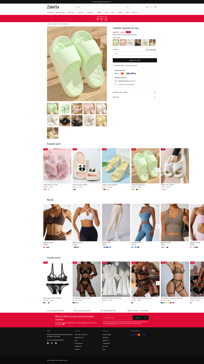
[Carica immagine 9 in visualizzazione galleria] (89, 120)
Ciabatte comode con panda (80, 184)
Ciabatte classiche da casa (138, 184)
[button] (61, 12)
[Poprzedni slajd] (84, 18)
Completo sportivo (136, 242)
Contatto (77, 349)
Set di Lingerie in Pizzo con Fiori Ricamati (171, 298)
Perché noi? (106, 340)
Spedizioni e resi (79, 337)
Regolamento (78, 346)
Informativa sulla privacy (81, 334)
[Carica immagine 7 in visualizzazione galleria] (64, 120)
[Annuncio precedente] (47, 2)
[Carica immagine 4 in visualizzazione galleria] (89, 108)
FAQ (76, 340)
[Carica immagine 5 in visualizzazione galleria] (101, 108)
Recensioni (105, 337)
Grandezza (115, 49)
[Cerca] (127, 7)
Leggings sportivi (106, 242)
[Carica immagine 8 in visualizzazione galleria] (77, 120)
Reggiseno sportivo (48, 242)
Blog (104, 349)
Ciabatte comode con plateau (109, 184)
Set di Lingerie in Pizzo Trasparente (52, 298)
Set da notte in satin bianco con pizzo (111, 298)
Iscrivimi (138, 317)
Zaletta (49, 24)
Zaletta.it (53, 360)
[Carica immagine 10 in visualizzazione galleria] (101, 120)
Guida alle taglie (151, 49)
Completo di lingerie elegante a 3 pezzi (141, 298)
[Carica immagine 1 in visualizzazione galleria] (52, 108)
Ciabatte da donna (64, 24)
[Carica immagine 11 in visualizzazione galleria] (52, 133)
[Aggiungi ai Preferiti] (69, 150)
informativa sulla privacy (112, 323)
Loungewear (55, 24)
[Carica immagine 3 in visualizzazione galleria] (77, 108)
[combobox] (102, 7)
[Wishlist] (151, 7)
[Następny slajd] (119, 18)
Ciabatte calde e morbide (167, 184)
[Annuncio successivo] (156, 2)
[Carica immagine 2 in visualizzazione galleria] (64, 108)
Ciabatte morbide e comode (50, 184)
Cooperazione (106, 343)
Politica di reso (79, 343)
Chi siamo (105, 346)
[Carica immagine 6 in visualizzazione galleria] (52, 120)
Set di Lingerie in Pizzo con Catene (82, 298)
